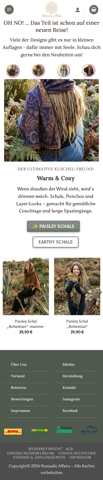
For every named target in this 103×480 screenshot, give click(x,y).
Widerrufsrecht (45, 449)
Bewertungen (22, 399)
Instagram (71, 399)
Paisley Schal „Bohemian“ (77, 324)
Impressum (20, 410)
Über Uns (19, 364)
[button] (9, 9)
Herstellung (72, 376)
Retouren (18, 387)
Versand (18, 376)
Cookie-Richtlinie (77, 453)
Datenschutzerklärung (31, 453)
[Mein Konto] (77, 10)
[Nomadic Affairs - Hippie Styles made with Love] (51, 9)
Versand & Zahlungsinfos (39, 457)
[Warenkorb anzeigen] (94, 9)
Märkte (69, 364)
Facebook (70, 410)
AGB (69, 449)
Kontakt (69, 387)
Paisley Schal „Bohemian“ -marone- (25, 324)
